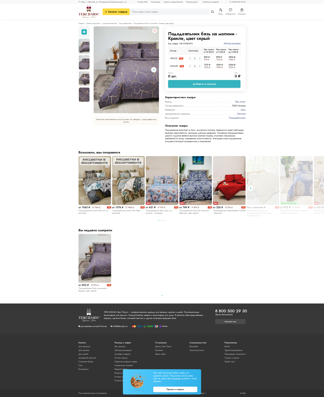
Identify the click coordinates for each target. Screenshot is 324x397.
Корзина (242, 14)
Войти (227, 346)
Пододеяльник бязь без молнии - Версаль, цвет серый (194, 212)
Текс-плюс (240, 101)
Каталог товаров (117, 12)
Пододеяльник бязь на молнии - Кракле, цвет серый (93, 289)
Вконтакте (193, 346)
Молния (241, 113)
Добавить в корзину (204, 84)
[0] (190, 58)
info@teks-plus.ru (120, 326)
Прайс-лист (230, 361)
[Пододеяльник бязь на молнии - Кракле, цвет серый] (94, 258)
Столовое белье (85, 361)
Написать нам (230, 321)
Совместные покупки (123, 365)
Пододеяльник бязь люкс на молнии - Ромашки (158, 212)
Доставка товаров (122, 354)
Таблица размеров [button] (232, 43)
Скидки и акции (232, 357)
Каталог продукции (93, 23)
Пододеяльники (125, 23)
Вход (221, 14)
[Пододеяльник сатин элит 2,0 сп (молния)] (94, 180)
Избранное (230, 14)
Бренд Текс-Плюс (163, 346)
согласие (176, 378)
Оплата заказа (120, 357)
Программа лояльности (235, 354)
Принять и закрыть (175, 389)
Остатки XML (142, 2)
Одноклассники (196, 350)
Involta (243, 393)
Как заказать (120, 346)
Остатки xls (119, 376)
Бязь (243, 109)
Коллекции (155, 2)
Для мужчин (83, 350)
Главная (81, 23)
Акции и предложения (173, 2)
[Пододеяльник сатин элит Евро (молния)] (128, 180)
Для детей (83, 354)
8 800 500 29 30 (239, 2)
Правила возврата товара (125, 361)
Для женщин (84, 346)
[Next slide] (153, 69)
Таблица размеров (211, 2)
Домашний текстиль (109, 23)
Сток (80, 365)
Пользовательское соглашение (92, 393)
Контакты (159, 350)
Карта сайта (160, 354)
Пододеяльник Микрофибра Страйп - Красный (229, 212)
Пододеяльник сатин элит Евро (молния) (126, 212)
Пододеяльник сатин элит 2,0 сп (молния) (93, 212)
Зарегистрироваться (233, 350)
